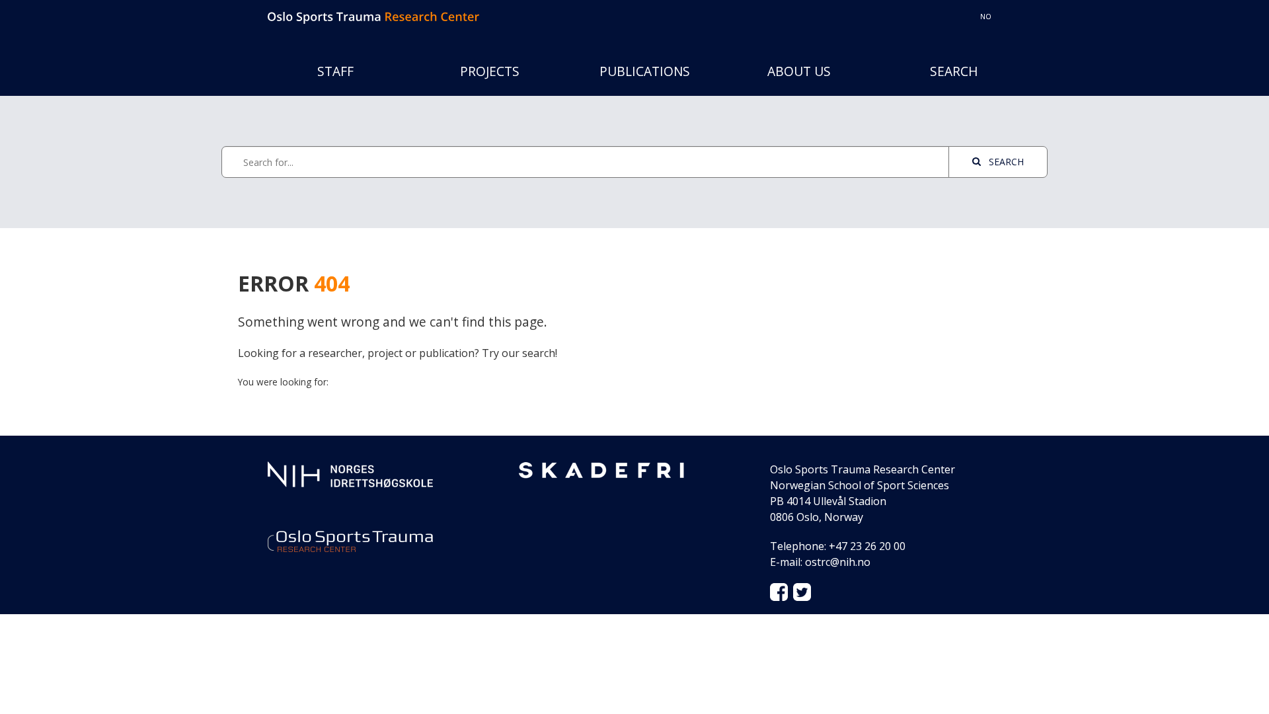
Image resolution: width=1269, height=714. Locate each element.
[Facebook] (779, 591)
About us (799, 71)
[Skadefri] (601, 469)
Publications (644, 71)
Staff (335, 71)
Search (954, 71)
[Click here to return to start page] (373, 16)
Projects (489, 71)
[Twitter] (802, 591)
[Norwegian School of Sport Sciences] (350, 473)
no (985, 16)
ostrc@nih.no (837, 562)
